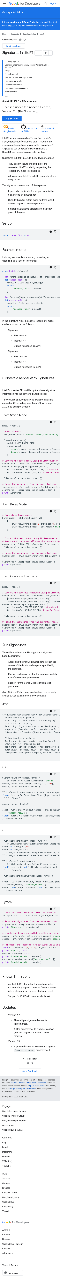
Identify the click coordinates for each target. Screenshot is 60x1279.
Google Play (7, 1206)
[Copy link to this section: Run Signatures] (29, 645)
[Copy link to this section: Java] (11, 704)
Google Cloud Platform (12, 1244)
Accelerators (8, 1125)
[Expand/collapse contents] (18, 61)
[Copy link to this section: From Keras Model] (30, 504)
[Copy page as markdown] (46, 53)
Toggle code (12, 118)
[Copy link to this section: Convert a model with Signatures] (5, 383)
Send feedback (13, 46)
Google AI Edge (12, 12)
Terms (5, 1265)
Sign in (53, 3)
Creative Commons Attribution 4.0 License (28, 1083)
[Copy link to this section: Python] (14, 902)
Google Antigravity (10, 1197)
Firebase (6, 1188)
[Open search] (46, 3)
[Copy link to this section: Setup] (14, 223)
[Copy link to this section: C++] (11, 767)
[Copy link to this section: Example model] (29, 250)
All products (7, 1253)
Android (6, 1178)
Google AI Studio (9, 1192)
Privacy (14, 1265)
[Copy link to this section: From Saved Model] (30, 415)
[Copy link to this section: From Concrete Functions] (40, 576)
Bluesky (5, 1147)
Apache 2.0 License (37, 1086)
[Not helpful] (24, 40)
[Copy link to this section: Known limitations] (33, 977)
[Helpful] (20, 40)
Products (15, 34)
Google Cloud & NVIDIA (12, 1130)
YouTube (6, 1166)
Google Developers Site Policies (22, 1089)
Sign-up (11, 26)
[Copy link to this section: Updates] (19, 1008)
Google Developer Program (14, 1111)
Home (4, 34)
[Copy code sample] (55, 231)
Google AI (6, 1248)
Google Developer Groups (13, 1116)
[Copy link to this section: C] (7, 830)
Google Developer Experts (14, 1120)
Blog (4, 1142)
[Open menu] (5, 3)
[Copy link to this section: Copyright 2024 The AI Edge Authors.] (41, 101)
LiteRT (42, 34)
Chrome (6, 1183)
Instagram (7, 1152)
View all (5, 1211)
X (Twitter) (7, 1161)
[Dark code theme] (50, 231)
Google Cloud (8, 1202)
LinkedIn (6, 1156)
